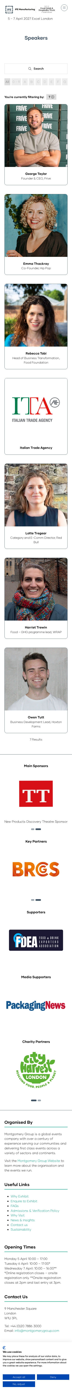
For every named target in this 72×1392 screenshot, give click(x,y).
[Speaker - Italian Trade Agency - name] (36, 416)
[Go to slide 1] (34, 1100)
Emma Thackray (36, 264)
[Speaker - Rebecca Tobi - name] (36, 326)
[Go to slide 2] (32, 829)
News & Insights (23, 1220)
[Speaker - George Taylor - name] (36, 144)
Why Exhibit (20, 1196)
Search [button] (40, 69)
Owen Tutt (36, 717)
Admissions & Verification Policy (35, 1211)
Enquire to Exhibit (24, 1201)
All (7, 82)
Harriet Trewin (36, 627)
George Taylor (36, 174)
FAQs (15, 1206)
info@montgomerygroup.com (37, 1330)
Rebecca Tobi (36, 353)
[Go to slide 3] (38, 829)
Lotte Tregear (36, 533)
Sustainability (21, 1229)
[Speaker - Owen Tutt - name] (36, 690)
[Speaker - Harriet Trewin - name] (36, 598)
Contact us (19, 1225)
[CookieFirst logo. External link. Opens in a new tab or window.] (4, 1347)
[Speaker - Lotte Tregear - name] (36, 506)
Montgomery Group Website (39, 1161)
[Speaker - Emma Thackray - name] (36, 234)
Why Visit (18, 1215)
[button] (64, 7)
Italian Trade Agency (36, 448)
